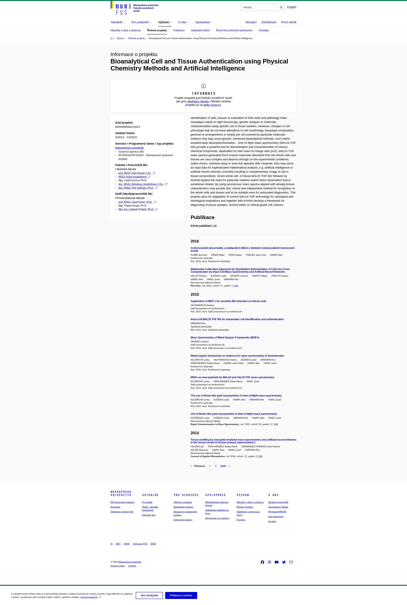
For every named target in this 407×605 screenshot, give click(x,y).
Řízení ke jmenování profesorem (234, 30)
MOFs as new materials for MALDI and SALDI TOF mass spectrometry (232, 377)
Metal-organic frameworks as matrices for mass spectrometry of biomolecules (237, 355)
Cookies (132, 566)
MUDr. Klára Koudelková (132, 176)
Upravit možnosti (88, 597)
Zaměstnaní (268, 22)
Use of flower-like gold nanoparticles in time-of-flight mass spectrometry (234, 413)
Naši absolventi (275, 516)
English (292, 7)
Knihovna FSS (140, 543)
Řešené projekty (157, 30)
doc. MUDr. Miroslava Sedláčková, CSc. (140, 184)
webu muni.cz (212, 104)
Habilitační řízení (200, 30)
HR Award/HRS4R (277, 511)
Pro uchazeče (186, 495)
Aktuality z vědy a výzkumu (125, 30)
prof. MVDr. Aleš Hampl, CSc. (135, 173)
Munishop (115, 507)
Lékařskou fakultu (197, 101)
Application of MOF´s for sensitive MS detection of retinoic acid (228, 301)
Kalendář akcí (149, 515)
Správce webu (117, 566)
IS (111, 543)
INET (118, 543)
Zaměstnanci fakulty (278, 507)
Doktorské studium (183, 520)
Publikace (179, 30)
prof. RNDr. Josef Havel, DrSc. (135, 202)
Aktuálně (150, 495)
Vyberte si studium (183, 502)
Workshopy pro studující (217, 518)
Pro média (147, 502)
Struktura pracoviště (278, 502)
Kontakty (264, 30)
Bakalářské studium (183, 507)
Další (223, 466)
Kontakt (272, 521)
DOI (236, 285)
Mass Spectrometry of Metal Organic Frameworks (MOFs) (225, 337)
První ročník (289, 22)
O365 (153, 543)
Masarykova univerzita (129, 147)
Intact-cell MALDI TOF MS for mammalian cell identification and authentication (237, 319)
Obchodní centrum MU (121, 511)
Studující (251, 22)
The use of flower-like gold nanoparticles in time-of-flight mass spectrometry (236, 395)
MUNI (127, 543)
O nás (273, 495)
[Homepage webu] (134, 8)
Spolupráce (215, 495)
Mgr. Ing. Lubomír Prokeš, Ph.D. (136, 209)
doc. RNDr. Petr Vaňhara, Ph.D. (136, 187)
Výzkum (243, 495)
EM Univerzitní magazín (122, 502)
